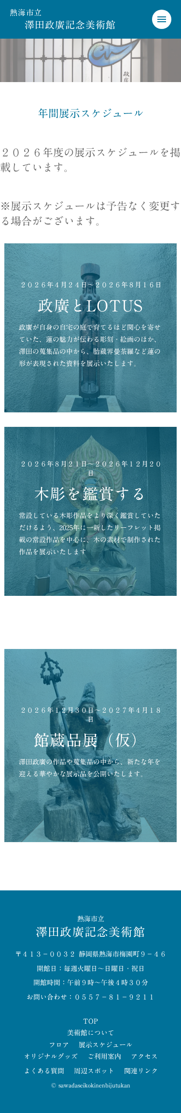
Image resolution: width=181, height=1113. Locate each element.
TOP (90, 1022)
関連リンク (141, 1071)
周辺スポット (94, 1071)
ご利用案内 (104, 1057)
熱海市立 (26, 12)
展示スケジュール (106, 1045)
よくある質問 (44, 1071)
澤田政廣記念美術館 (70, 24)
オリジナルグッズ (51, 1057)
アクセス (144, 1057)
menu (161, 19)
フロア (59, 1045)
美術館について (90, 1033)
